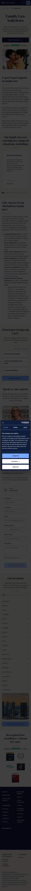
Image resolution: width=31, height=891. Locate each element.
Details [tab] (15, 427)
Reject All (15, 467)
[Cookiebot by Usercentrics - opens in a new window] (22, 423)
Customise (14, 461)
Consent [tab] (5, 427)
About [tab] (25, 427)
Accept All (15, 455)
